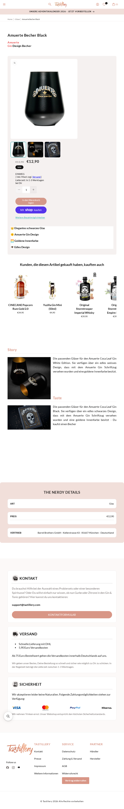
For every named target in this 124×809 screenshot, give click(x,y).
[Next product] (115, 295)
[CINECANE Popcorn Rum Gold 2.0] (20, 287)
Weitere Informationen (46, 773)
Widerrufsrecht (70, 773)
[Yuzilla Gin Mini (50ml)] (52, 287)
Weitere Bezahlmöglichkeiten (30, 217)
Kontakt (38, 751)
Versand (36, 176)
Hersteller (95, 758)
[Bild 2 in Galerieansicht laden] (35, 149)
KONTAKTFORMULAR (62, 614)
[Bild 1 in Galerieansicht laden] (18, 149)
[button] (4, 4)
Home (10, 19)
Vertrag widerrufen (75, 780)
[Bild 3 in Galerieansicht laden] (52, 149)
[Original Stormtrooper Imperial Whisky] (84, 287)
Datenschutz (68, 751)
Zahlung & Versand (72, 758)
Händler (94, 751)
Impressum (40, 766)
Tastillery (47, 801)
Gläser (17, 19)
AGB (64, 766)
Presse (37, 758)
